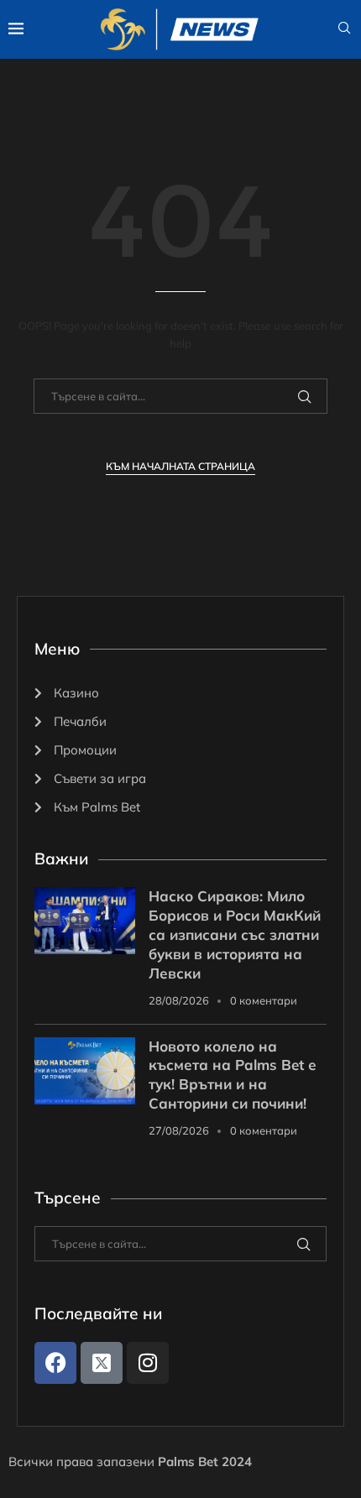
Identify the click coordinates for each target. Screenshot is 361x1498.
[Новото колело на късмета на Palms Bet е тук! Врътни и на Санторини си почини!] (84, 1070)
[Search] (344, 29)
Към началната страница (180, 466)
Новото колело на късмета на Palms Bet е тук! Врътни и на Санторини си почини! (233, 1075)
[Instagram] (148, 1363)
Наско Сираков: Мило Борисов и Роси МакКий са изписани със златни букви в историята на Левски (235, 934)
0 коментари (263, 1000)
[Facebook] (55, 1363)
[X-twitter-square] (102, 1363)
